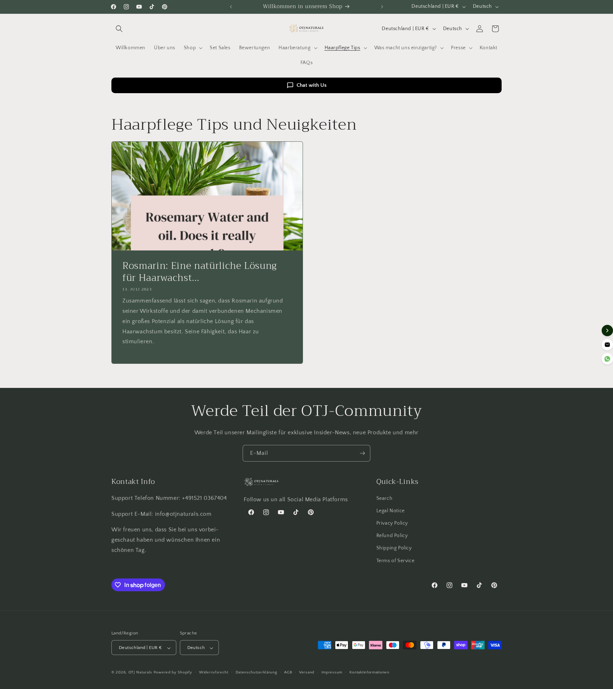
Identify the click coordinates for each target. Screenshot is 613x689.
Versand (306, 672)
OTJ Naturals (141, 673)
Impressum (331, 672)
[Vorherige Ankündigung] (231, 6)
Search (384, 498)
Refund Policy (392, 536)
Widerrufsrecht (213, 672)
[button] (119, 28)
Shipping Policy (394, 548)
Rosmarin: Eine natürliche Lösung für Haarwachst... (199, 272)
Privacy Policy (392, 523)
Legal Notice (390, 511)
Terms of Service (395, 561)
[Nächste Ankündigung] (382, 6)
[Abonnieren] (362, 453)
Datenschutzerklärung (256, 672)
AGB (288, 672)
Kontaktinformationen (369, 672)
